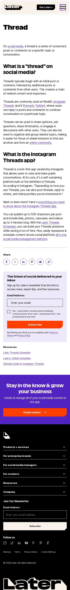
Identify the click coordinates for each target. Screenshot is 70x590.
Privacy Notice (30, 552)
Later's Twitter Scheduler (17, 358)
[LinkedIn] (19, 543)
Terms (17, 552)
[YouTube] (26, 543)
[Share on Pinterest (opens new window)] (32, 262)
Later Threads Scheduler (17, 352)
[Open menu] (62, 7)
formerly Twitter (34, 105)
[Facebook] (47, 543)
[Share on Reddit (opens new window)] (40, 262)
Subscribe (35, 324)
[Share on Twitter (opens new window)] (15, 262)
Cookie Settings (48, 552)
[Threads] (33, 543)
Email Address (12, 507)
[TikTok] (12, 543)
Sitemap (7, 552)
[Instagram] (5, 543)
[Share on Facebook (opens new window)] (6, 262)
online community (40, 142)
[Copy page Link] (49, 262)
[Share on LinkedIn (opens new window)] (23, 262)
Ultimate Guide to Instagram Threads (23, 363)
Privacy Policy (24, 335)
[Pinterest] (40, 543)
